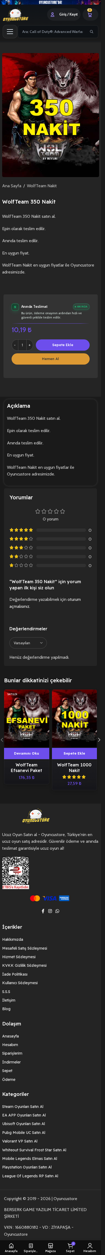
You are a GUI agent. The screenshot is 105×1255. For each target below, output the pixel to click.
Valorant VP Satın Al (19, 1141)
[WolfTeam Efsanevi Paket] (26, 718)
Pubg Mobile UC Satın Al (23, 1132)
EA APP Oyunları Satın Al (24, 1115)
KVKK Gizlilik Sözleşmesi (24, 965)
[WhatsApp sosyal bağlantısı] (57, 911)
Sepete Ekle (62, 345)
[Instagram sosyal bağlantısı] (50, 911)
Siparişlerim (12, 1053)
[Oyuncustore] (22, 14)
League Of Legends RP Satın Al (30, 1176)
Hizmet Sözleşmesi (19, 956)
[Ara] (91, 31)
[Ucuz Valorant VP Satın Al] (50, 2)
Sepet (7, 1070)
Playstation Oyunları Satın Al (27, 1167)
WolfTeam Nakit (42, 185)
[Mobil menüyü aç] (10, 31)
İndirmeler (11, 1062)
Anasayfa (10, 1036)
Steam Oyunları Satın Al (22, 1106)
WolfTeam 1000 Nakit (74, 767)
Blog (6, 1008)
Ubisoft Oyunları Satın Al (23, 1123)
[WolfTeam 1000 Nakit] (74, 718)
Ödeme (8, 1079)
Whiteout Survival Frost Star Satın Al (34, 1150)
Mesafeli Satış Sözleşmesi (24, 948)
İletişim (8, 1000)
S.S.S (6, 991)
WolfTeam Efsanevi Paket (26, 767)
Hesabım (10, 1044)
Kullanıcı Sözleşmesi (20, 982)
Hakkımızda (12, 939)
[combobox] (52, 31)
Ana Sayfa (11, 185)
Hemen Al (50, 359)
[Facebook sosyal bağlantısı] (43, 911)
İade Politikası (14, 974)
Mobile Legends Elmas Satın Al (29, 1158)
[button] (74, 753)
